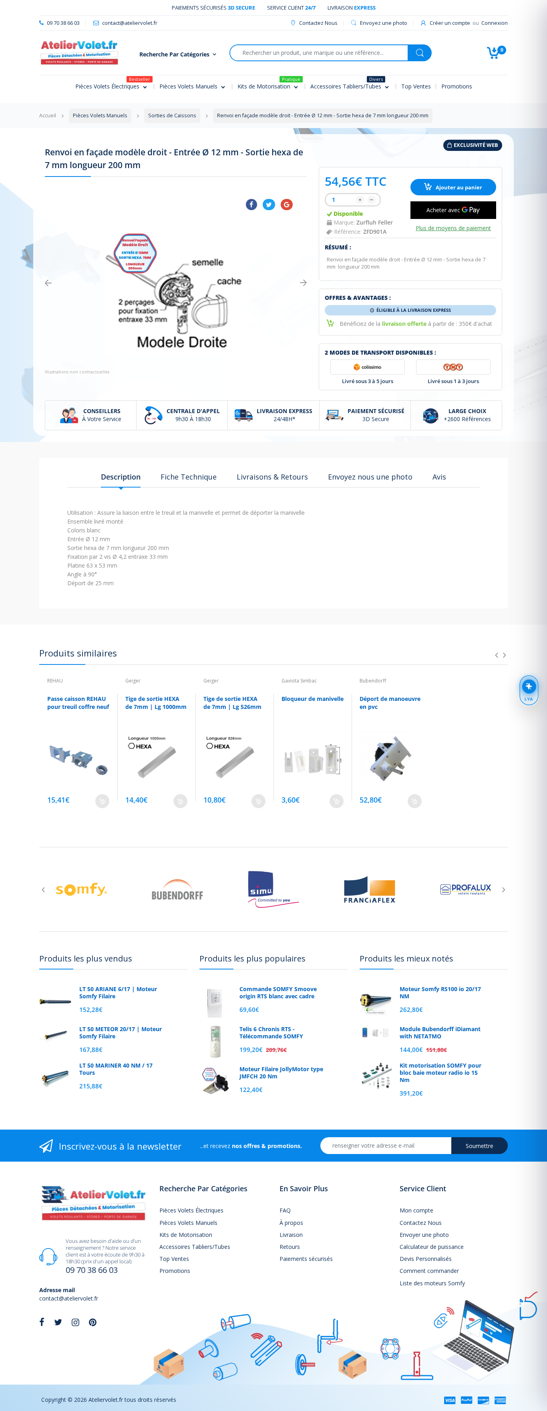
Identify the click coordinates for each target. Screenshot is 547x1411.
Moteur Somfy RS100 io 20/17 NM (440, 992)
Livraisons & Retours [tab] (272, 477)
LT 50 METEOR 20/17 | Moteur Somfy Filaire (120, 1033)
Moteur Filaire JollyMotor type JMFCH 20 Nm (281, 1073)
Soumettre (479, 1146)
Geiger (133, 680)
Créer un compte (449, 22)
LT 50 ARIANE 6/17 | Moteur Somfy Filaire (118, 992)
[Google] (287, 204)
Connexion (494, 22)
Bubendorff (373, 680)
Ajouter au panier (458, 187)
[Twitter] (269, 204)
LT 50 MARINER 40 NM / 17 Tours (116, 1069)
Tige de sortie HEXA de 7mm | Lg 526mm (232, 703)
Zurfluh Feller (374, 222)
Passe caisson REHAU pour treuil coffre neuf (78, 703)
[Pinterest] (93, 1322)
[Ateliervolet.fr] (79, 52)
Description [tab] (121, 477)
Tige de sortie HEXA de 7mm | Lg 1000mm (156, 703)
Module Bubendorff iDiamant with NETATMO (440, 1033)
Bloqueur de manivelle (313, 698)
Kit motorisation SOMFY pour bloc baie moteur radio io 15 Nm (440, 1073)
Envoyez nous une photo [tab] (370, 477)
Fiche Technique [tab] (189, 477)
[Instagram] (75, 1322)
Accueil (47, 115)
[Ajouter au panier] (102, 801)
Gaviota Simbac (299, 680)
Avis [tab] (439, 477)
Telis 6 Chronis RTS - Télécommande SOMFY (271, 1033)
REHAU (55, 680)
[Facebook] (251, 204)
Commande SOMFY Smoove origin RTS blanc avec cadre (278, 992)
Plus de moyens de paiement (453, 228)
